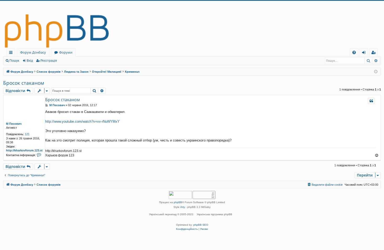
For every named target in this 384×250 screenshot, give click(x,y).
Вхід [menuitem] (365, 53)
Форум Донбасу (33, 52)
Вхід (30, 60)
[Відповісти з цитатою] (371, 101)
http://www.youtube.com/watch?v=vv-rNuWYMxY (82, 121)
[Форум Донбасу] (192, 24)
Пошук (14, 60)
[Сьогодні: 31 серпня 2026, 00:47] (375, 72)
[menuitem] (354, 52)
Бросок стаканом (23, 82)
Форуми (65, 52)
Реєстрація (48, 60)
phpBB (178, 202)
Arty (182, 207)
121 (27, 134)
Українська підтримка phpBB (214, 214)
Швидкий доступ (12, 53)
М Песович (13, 123)
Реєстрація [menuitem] (374, 53)
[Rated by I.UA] (180, 195)
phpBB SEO (200, 224)
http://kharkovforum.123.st (24, 150)
